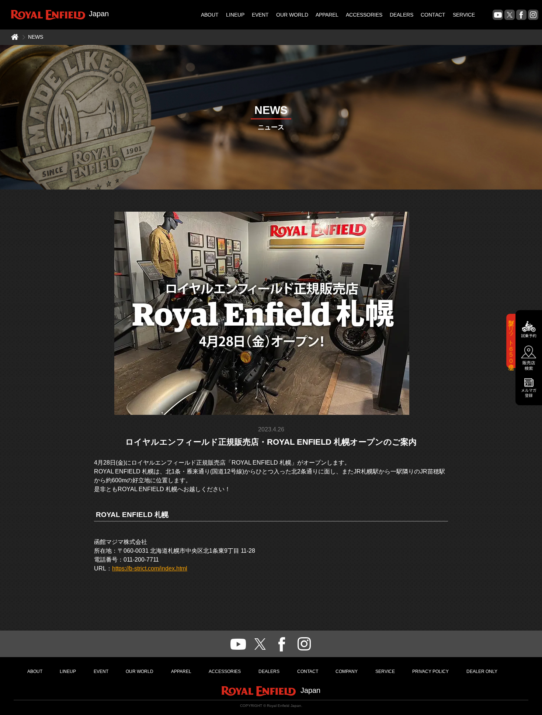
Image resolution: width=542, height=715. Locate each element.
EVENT (260, 15)
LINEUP (235, 15)
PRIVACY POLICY (430, 671)
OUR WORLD (292, 15)
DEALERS (401, 15)
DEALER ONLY (481, 671)
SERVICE (464, 15)
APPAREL (327, 15)
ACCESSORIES (364, 15)
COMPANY (347, 671)
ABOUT (210, 15)
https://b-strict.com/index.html (149, 568)
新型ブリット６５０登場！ (511, 340)
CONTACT (433, 15)
